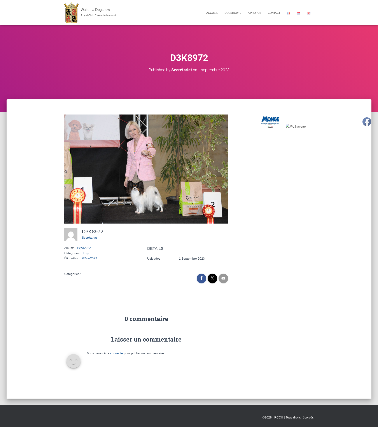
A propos (254, 12)
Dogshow (231, 12)
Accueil (212, 12)
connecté (116, 353)
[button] (240, 12)
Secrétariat (89, 237)
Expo (86, 253)
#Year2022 (89, 258)
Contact (274, 12)
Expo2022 (84, 248)
